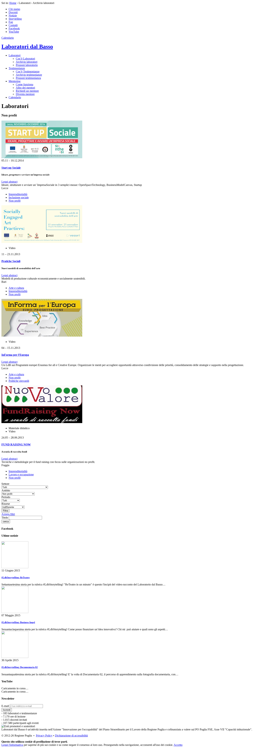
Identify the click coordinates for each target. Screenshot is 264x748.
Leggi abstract (9, 181)
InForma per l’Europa (15, 354)
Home (12, 2)
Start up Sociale (11, 167)
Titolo (4, 517)
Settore (5, 483)
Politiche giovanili (19, 380)
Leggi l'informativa (12, 744)
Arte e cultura (16, 287)
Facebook (14, 28)
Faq (11, 22)
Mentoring (14, 81)
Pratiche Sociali (10, 261)
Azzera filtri (8, 514)
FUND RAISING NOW (16, 444)
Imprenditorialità (18, 194)
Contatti (13, 25)
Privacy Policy (44, 735)
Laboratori (14, 55)
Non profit (14, 200)
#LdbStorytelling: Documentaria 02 (19, 667)
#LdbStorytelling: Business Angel (18, 622)
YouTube (14, 31)
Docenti (13, 12)
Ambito (5, 490)
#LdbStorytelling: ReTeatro (15, 577)
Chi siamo (14, 9)
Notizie (13, 15)
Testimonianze (17, 68)
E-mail (5, 705)
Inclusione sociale (19, 197)
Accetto (178, 744)
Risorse (5, 503)
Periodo (5, 497)
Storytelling (15, 18)
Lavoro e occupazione (21, 474)
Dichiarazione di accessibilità (71, 735)
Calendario (7, 37)
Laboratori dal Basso (27, 46)
